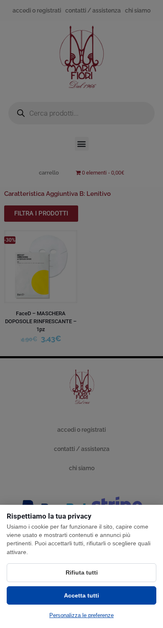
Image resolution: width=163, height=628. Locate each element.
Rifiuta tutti (82, 572)
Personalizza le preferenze (81, 615)
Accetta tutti (81, 595)
